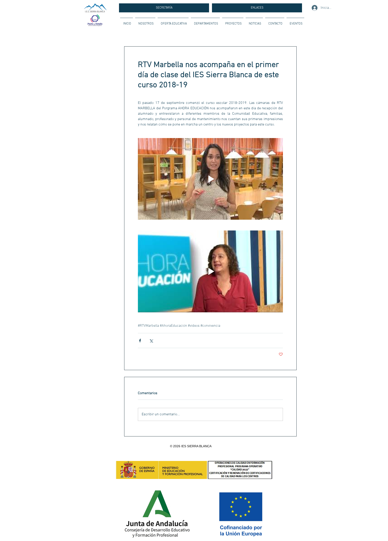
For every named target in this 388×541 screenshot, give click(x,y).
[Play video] (210, 179)
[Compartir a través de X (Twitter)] (151, 340)
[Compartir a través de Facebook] (140, 340)
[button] (145, 22)
